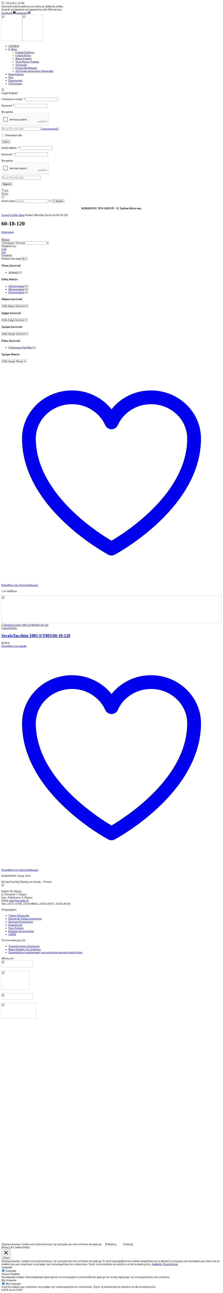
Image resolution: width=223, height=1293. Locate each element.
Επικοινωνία (15, 80)
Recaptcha (7, 111)
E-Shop (12, 49)
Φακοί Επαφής (23, 58)
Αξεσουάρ (21, 64)
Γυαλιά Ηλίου (23, 55)
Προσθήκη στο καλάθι (13, 646)
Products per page (11, 258)
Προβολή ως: (8, 246)
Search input (8, 200)
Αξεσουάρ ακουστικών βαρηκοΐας (34, 71)
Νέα (10, 77)
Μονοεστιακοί (16, 289)
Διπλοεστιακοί (16, 286)
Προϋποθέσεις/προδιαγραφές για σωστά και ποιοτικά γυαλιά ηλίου (45, 952)
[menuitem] (15, 83)
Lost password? (50, 128)
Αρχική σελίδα (9, 215)
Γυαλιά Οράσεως (24, 52)
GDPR (12, 934)
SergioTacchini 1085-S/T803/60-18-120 (35, 635)
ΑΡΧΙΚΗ (13, 46)
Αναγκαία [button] (6, 1267)
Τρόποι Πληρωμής (18, 915)
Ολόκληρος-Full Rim (20, 347)
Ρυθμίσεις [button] (110, 1244)
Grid (3, 249)
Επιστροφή (7, 232)
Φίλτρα (5, 239)
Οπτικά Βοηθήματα (26, 67)
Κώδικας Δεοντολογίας (21, 931)
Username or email (13, 99)
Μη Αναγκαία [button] (8, 1280)
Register (7, 184)
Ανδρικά (13, 272)
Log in (6, 141)
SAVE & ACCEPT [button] (12, 1289)
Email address (10, 147)
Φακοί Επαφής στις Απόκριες (24, 949)
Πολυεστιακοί (16, 292)
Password (7, 105)
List (3, 252)
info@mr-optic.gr (18, 900)
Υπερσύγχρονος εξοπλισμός (24, 946)
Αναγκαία (10, 1270)
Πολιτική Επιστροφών (20, 921)
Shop (21, 215)
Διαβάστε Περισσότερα (165, 1264)
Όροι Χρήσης (16, 928)
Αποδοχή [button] (127, 1244)
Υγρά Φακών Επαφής (27, 61)
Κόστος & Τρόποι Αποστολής (25, 918)
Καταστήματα (16, 74)
